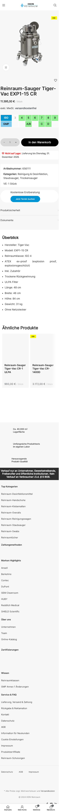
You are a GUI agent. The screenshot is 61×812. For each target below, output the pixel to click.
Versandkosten (48, 791)
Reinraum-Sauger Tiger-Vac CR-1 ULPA (15, 369)
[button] (29, 739)
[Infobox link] (29, 430)
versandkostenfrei (25, 108)
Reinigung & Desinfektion (32, 174)
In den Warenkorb (40, 142)
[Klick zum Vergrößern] (6, 67)
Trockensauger (29, 178)
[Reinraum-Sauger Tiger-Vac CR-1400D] (43, 348)
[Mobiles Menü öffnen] (4, 5)
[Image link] (7, 659)
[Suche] (55, 5)
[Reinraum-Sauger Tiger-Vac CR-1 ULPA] (15, 348)
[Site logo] (29, 5)
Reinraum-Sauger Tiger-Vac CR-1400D (43, 369)
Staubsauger (11, 178)
